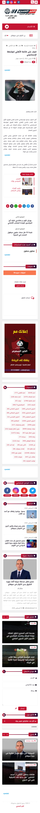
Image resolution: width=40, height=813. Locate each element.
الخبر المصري (20, 806)
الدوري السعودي (29, 417)
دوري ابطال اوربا (29, 433)
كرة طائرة (31, 449)
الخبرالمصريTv (18, 405)
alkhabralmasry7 (30, 608)
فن (32, 445)
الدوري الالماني (13, 409)
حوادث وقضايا (29, 429)
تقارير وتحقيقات (18, 425)
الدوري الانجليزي (28, 413)
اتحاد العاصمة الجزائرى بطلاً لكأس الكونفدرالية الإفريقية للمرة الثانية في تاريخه (21, 659)
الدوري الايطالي (13, 413)
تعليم (31, 425)
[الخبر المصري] (20, 13)
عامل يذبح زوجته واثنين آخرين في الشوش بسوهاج (15, 527)
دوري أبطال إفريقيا (12, 429)
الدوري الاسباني (28, 409)
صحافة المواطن (29, 441)
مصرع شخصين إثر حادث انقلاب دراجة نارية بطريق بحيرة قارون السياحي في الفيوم (15, 543)
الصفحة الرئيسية (28, 45)
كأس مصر (21, 445)
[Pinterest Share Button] (24, 206)
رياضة (15, 433)
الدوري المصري (28, 421)
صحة (16, 441)
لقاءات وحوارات (18, 449)
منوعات (18, 457)
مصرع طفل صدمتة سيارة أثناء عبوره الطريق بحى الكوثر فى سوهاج (20, 583)
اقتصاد (31, 405)
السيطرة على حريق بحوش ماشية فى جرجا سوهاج (20, 755)
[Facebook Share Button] (32, 206)
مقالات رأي (30, 457)
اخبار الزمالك (29, 397)
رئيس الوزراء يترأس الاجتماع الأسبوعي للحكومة (16, 189)
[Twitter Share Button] (28, 206)
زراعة (32, 437)
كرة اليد (10, 445)
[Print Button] (7, 206)
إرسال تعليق (20, 286)
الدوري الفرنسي (13, 417)
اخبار (20, 45)
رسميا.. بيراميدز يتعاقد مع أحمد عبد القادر (14, 512)
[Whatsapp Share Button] (16, 206)
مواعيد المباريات (29, 461)
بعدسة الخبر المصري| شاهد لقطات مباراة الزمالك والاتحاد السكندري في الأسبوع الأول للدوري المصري (20, 635)
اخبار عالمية (29, 401)
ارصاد (18, 401)
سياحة (22, 437)
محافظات (30, 453)
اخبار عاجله (16, 397)
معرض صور (16, 453)
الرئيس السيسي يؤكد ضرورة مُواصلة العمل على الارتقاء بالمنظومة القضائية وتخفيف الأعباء (16, 180)
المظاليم (15, 421)
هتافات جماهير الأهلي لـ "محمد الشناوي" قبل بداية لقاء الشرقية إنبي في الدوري (21, 777)
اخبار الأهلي (12, 45)
